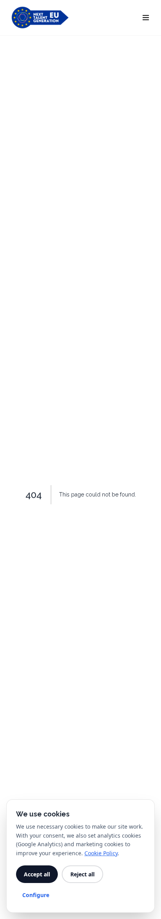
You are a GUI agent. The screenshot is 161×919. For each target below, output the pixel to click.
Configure (35, 895)
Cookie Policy (101, 853)
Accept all (37, 874)
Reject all (82, 874)
